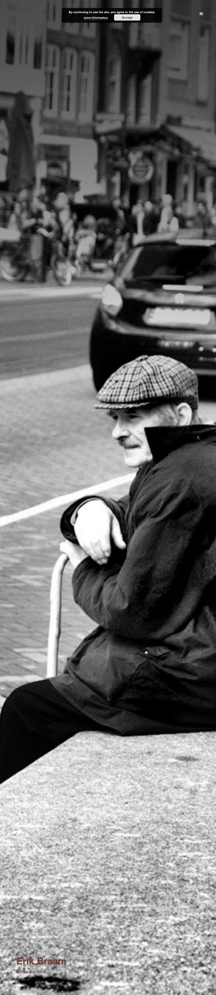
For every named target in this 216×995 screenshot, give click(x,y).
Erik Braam (41, 960)
